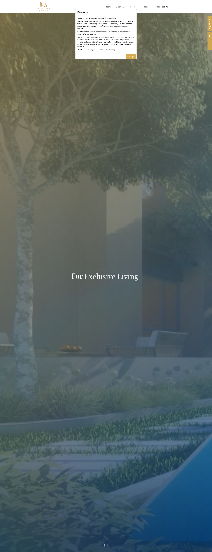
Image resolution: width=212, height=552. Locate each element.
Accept (130, 56)
